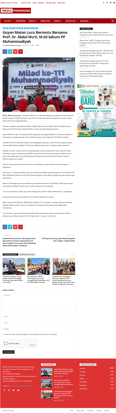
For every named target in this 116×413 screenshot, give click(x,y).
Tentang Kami (50, 3)
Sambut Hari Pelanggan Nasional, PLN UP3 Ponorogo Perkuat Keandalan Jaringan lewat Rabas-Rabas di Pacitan (94, 63)
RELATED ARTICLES (10, 254)
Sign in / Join (25, 3)
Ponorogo (34, 28)
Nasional (84, 21)
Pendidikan (20, 21)
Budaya (32, 21)
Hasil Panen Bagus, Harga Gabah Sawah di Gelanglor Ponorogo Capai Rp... (64, 371)
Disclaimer (90, 410)
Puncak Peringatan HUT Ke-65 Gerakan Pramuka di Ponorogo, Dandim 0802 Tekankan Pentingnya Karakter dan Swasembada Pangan (96, 74)
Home (34, 3)
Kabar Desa (45, 21)
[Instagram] (107, 2)
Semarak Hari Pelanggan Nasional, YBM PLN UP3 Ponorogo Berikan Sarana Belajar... (63, 394)
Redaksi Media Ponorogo (12, 45)
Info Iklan (61, 3)
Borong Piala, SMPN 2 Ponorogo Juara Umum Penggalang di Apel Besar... (64, 382)
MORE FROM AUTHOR (27, 254)
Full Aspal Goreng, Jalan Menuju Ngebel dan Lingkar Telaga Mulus (58, 239)
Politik (7, 21)
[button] (112, 20)
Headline (12, 28)
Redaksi (41, 3)
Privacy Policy (80, 410)
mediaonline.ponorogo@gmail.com (22, 386)
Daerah (57, 21)
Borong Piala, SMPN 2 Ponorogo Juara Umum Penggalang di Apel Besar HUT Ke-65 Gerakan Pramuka (39, 279)
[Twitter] (110, 2)
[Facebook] (103, 2)
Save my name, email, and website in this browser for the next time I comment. (31, 334)
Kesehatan (70, 21)
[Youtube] (114, 2)
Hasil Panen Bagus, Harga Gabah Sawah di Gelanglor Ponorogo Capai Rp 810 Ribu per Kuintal (13, 279)
